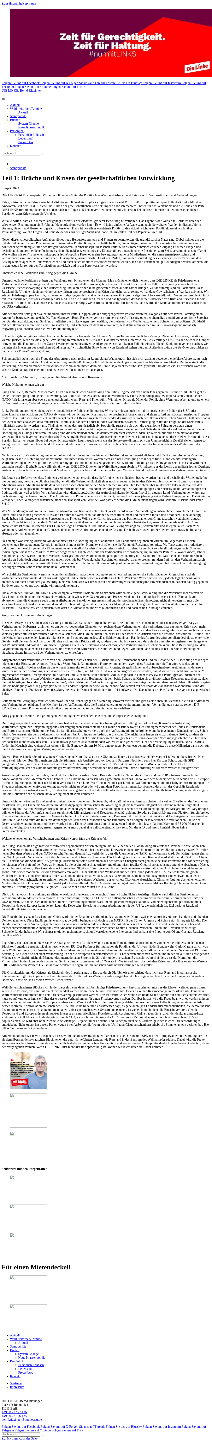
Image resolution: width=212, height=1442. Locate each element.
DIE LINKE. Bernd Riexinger (22, 90)
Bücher (14, 120)
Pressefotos (25, 142)
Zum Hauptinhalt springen (19, 3)
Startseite (16, 1383)
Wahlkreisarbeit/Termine (26, 108)
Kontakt (15, 146)
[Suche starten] (42, 154)
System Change (28, 123)
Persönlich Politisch (31, 134)
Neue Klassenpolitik (31, 127)
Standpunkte (18, 116)
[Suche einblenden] (3, 95)
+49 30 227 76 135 (14, 1416)
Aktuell (15, 105)
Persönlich (17, 131)
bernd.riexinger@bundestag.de (22, 1419)
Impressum (17, 1387)
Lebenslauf (25, 138)
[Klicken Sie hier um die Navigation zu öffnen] (3, 99)
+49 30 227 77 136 (14, 1412)
